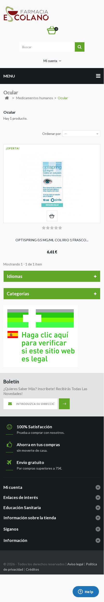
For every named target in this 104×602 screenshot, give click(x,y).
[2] (47, 228)
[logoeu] (40, 336)
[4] (56, 228)
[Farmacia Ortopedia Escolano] (26, 14)
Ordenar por (51, 133)
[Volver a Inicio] (6, 98)
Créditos (32, 569)
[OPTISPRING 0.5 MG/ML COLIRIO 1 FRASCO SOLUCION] (52, 184)
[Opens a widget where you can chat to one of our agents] (85, 592)
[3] (52, 228)
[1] (43, 228)
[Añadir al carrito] (52, 216)
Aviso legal (75, 564)
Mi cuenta (12, 487)
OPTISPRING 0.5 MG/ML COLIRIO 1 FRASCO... (51, 240)
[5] (60, 228)
